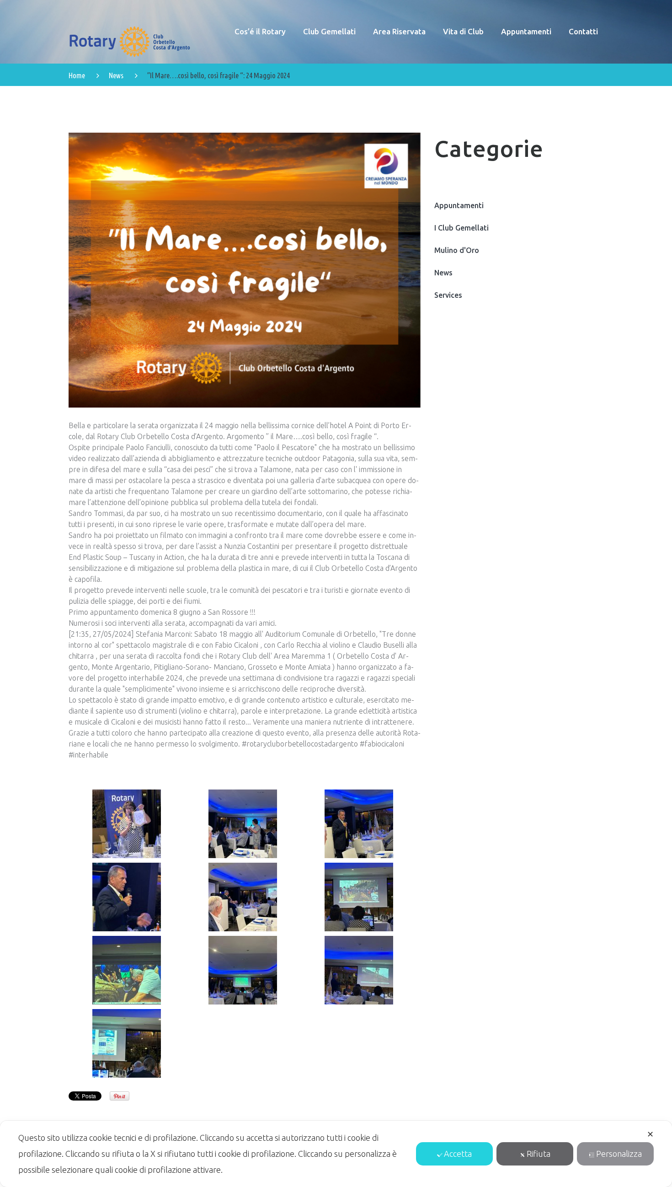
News (116, 75)
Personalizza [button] (619, 1153)
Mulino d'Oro (456, 250)
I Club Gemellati (461, 228)
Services (448, 295)
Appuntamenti (459, 205)
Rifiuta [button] (538, 1153)
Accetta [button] (458, 1153)
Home (77, 75)
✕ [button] (650, 1134)
